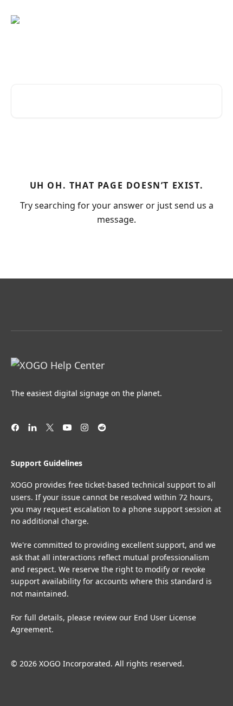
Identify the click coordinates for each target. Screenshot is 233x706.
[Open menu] (212, 19)
